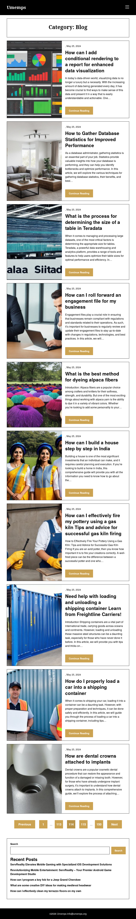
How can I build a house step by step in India (92, 445)
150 (99, 824)
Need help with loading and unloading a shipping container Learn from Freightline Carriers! (93, 605)
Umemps (16, 7)
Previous (24, 824)
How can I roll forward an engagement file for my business (93, 300)
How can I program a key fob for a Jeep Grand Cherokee (45, 880)
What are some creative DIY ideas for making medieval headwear (50, 885)
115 (83, 824)
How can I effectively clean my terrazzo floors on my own (45, 891)
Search (14, 844)
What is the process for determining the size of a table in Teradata (92, 221)
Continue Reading (79, 110)
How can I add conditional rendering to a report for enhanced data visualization (92, 61)
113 (58, 824)
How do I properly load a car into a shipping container (92, 687)
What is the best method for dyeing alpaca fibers (92, 376)
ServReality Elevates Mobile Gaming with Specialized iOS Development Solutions (61, 864)
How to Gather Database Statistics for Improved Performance (92, 139)
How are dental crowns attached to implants (90, 758)
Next (114, 824)
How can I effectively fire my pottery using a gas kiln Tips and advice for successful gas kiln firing (93, 524)
